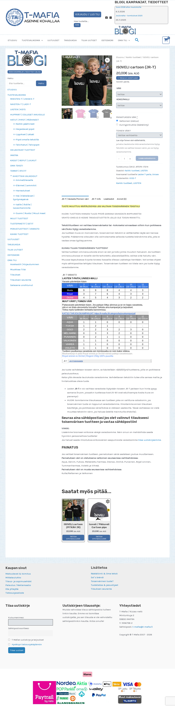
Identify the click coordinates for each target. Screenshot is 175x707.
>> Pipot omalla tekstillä (26, 139)
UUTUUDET (53, 40)
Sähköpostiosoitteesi (18, 628)
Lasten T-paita (144, 174)
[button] (41, 40)
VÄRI (118, 88)
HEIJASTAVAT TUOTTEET (22, 149)
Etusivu (120, 57)
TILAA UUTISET (89, 40)
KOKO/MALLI (122, 99)
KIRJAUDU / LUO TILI (87, 14)
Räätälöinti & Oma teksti (104, 573)
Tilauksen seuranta (20, 279)
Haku (10, 78)
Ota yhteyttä (11, 589)
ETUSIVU (12, 40)
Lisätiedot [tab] (109, 198)
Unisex (155, 174)
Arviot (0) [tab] (121, 198)
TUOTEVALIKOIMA (31, 40)
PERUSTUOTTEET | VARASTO (24, 228)
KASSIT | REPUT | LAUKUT (23, 160)
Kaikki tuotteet (133, 57)
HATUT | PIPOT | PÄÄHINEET (24, 119)
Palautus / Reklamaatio (18, 585)
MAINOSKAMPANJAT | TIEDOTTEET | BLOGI (24, 72)
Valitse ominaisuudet (73, 537)
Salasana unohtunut (21, 285)
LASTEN (144, 170)
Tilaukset (15, 274)
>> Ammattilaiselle (23, 180)
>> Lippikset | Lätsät (23, 134)
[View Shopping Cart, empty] (166, 40)
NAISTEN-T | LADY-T (20, 104)
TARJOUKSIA (70, 40)
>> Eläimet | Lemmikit (24, 185)
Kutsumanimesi (16, 617)
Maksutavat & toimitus (18, 573)
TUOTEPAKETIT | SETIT (21, 223)
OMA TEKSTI (16, 165)
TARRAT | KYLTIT (18, 170)
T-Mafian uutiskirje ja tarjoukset (27, 640)
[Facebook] (106, 17)
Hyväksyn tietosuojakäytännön (27, 644)
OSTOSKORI (107, 40)
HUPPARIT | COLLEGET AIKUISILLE (27, 114)
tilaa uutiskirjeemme (149, 440)
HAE (77, 24)
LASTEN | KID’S (18, 109)
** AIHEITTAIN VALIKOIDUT (23, 176)
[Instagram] (110, 17)
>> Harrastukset (21, 190)
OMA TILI (122, 40)
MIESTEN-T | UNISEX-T (22, 98)
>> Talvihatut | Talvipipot (26, 144)
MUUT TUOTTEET (19, 218)
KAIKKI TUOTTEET (19, 234)
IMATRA (14, 155)
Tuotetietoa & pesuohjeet (104, 585)
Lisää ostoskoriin (146, 158)
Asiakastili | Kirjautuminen (24, 264)
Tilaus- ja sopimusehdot (18, 581)
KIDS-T (132, 178)
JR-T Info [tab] (96, 198)
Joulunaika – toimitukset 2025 (129, 15)
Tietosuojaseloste (14, 592)
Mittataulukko (13, 577)
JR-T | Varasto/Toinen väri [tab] (75, 198)
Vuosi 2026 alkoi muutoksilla (128, 7)
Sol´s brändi (97, 577)
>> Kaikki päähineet (23, 123)
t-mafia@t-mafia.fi (142, 626)
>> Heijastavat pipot (23, 129)
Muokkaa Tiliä (18, 269)
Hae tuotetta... (81, 21)
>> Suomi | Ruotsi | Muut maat (29, 213)
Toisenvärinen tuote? (102, 581)
